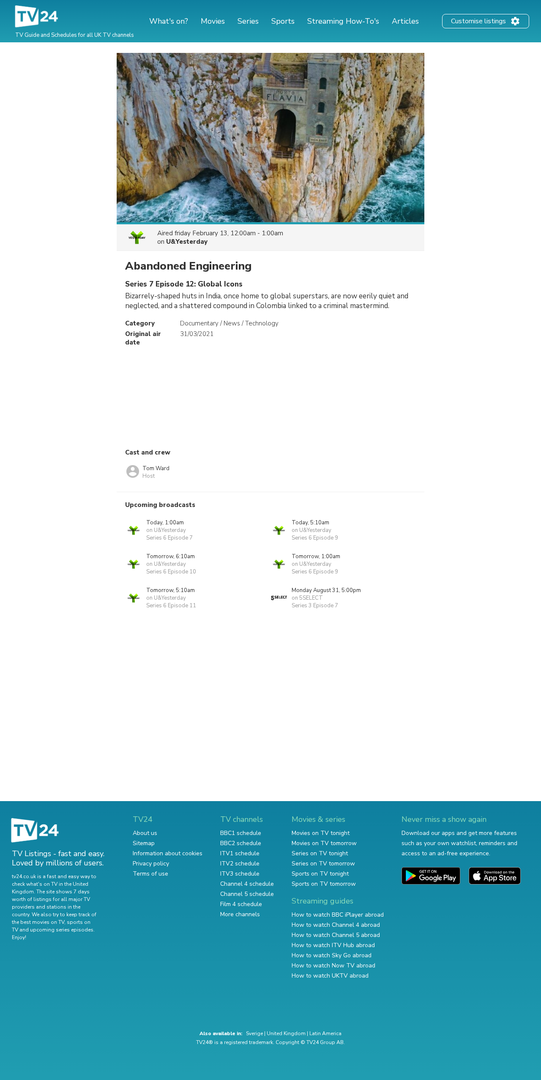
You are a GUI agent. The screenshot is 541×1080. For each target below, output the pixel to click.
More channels (240, 914)
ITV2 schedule (240, 864)
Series (248, 21)
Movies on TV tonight (321, 833)
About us (145, 833)
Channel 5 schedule (247, 894)
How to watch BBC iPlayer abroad (338, 915)
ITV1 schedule (240, 853)
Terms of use (150, 874)
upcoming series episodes (61, 929)
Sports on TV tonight (320, 874)
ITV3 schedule (240, 874)
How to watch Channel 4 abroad (336, 925)
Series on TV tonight (320, 853)
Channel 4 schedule (247, 884)
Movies (213, 21)
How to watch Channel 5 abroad (336, 935)
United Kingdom (286, 1033)
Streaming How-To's (343, 21)
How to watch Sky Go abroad (332, 955)
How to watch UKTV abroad (330, 976)
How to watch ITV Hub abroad (333, 945)
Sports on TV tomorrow (324, 884)
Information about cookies (167, 853)
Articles (405, 21)
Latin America (325, 1033)
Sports (283, 21)
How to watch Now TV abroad (333, 966)
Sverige (254, 1033)
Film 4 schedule (241, 904)
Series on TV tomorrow (323, 864)
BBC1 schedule (240, 833)
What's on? (168, 21)
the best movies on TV (38, 922)
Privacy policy (151, 864)
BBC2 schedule (240, 843)
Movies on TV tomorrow (324, 843)
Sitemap (144, 843)
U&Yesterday (187, 241)
